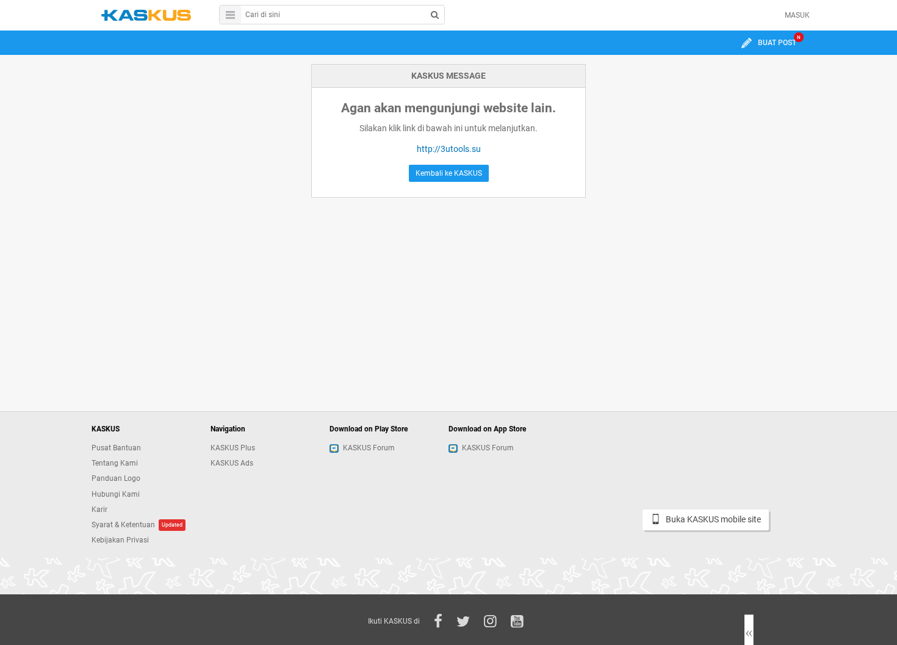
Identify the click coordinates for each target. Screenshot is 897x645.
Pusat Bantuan (116, 448)
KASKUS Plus (233, 448)
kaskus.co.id (146, 15)
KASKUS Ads (232, 463)
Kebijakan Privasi (120, 540)
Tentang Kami (115, 463)
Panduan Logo (116, 478)
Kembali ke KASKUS (449, 173)
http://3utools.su (449, 149)
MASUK (797, 15)
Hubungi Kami (116, 494)
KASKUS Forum (369, 448)
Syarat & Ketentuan (123, 525)
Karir (99, 509)
